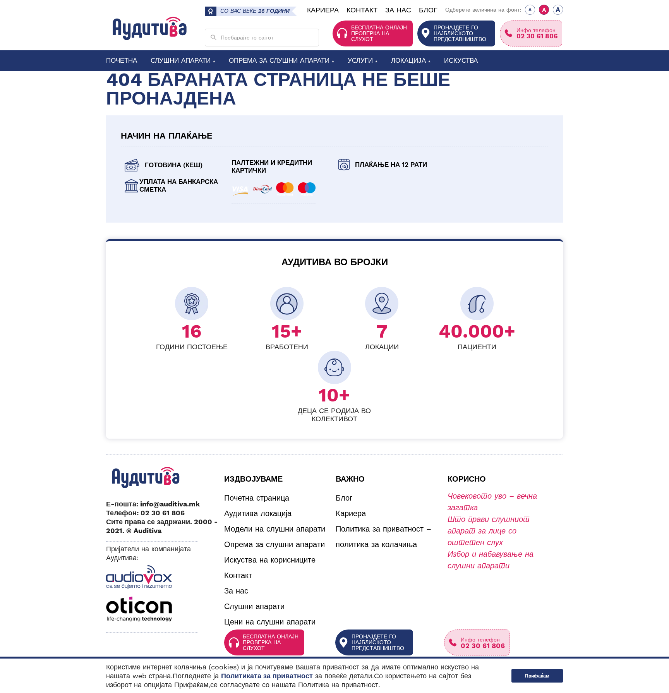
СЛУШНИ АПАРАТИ (181, 60)
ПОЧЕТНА (121, 60)
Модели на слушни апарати (274, 528)
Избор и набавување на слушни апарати (490, 559)
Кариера (351, 513)
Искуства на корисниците (270, 559)
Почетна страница (256, 498)
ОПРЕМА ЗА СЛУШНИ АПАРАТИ (279, 60)
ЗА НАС (398, 10)
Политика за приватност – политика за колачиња (383, 536)
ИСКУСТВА (461, 60)
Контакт (238, 575)
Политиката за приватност (267, 676)
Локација (408, 60)
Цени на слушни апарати (270, 621)
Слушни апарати (254, 606)
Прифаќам (537, 676)
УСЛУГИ (360, 60)
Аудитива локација (258, 513)
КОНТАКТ (362, 10)
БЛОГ (428, 10)
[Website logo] (149, 28)
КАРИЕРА (323, 10)
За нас (236, 590)
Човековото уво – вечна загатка (492, 501)
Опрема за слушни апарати (274, 544)
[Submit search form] (213, 37)
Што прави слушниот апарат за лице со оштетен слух (489, 531)
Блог (344, 498)
